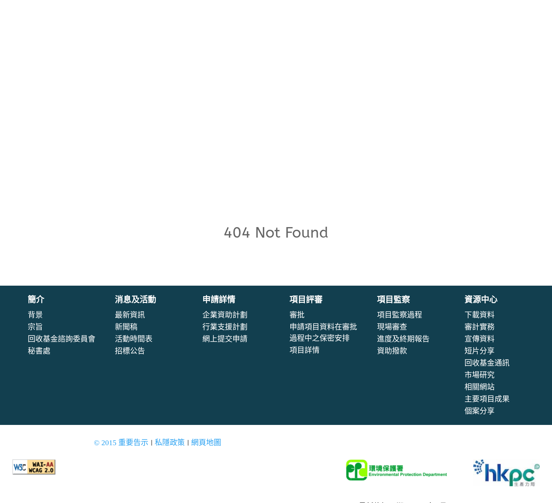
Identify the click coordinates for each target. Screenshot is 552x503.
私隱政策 (170, 442)
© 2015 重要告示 (121, 442)
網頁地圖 (206, 442)
